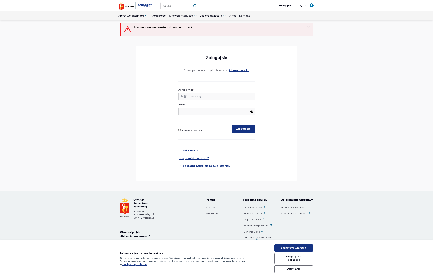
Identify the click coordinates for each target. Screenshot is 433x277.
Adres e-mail (192, 90)
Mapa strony (213, 213)
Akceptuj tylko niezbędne (293, 258)
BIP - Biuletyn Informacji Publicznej (260, 239)
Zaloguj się (285, 6)
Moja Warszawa (254, 220)
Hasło (182, 105)
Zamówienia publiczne (258, 226)
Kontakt (210, 207)
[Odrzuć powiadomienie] (308, 27)
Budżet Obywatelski (294, 207)
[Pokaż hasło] (251, 111)
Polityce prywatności (134, 264)
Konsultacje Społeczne (295, 213)
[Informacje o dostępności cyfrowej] (311, 5)
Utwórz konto (239, 70)
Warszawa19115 (254, 213)
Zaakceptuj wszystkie (294, 248)
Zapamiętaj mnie (192, 130)
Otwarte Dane (253, 232)
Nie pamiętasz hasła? (194, 158)
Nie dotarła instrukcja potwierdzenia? (204, 166)
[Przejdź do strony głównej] (135, 5)
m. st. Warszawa (254, 207)
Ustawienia (293, 269)
